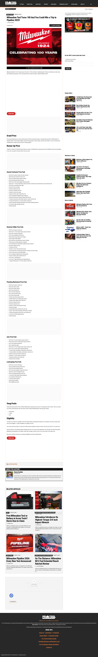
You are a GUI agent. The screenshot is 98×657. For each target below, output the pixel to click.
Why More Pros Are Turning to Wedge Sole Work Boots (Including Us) (83, 185)
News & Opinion (10, 14)
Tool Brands (56, 633)
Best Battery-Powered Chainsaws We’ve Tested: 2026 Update (84, 120)
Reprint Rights (43, 635)
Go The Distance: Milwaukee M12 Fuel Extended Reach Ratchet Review (48, 561)
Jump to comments (56, 25)
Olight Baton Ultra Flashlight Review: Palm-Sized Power (83, 192)
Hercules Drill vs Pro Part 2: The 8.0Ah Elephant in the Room (84, 113)
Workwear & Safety (64, 4)
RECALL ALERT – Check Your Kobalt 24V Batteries (83, 227)
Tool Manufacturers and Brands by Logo (49, 641)
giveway (15, 464)
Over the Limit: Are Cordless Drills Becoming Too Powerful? (83, 220)
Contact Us (49, 647)
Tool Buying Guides (53, 635)
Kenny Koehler (11, 22)
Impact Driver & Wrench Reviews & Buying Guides (45, 512)
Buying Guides (74, 4)
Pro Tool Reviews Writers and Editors (49, 644)
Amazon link (68, 14)
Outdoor (46, 4)
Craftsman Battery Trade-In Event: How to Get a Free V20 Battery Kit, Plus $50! (83, 236)
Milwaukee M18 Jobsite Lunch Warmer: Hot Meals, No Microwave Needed (83, 213)
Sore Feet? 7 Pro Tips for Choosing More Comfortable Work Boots (83, 168)
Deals (8, 512)
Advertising (48, 633)
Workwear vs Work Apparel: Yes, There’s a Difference (84, 160)
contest (11, 464)
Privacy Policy (45, 620)
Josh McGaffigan (40, 566)
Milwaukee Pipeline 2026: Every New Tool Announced (18, 560)
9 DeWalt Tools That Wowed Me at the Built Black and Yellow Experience (84, 98)
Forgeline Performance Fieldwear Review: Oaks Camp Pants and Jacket (83, 176)
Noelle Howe (10, 523)
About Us (83, 4)
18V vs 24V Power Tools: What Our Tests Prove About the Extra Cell (84, 128)
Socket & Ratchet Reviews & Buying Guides (43, 555)
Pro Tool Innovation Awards (49, 638)
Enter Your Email (69, 61)
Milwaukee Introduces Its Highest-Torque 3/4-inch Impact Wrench (46, 520)
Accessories (53, 4)
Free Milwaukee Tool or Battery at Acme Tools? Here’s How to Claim (16, 518)
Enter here (11, 113)
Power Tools (29, 4)
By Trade (22, 4)
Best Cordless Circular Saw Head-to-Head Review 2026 (83, 106)
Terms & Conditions (54, 620)
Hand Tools (38, 4)
